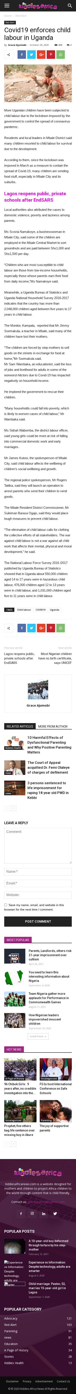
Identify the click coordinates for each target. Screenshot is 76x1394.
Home (8, 16)
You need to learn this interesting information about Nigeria (49, 976)
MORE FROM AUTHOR (53, 726)
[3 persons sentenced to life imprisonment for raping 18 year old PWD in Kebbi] (14, 788)
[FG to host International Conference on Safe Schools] (56, 1069)
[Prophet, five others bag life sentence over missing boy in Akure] (20, 1111)
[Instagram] (32, 1214)
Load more (36, 1036)
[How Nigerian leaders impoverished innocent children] (14, 1020)
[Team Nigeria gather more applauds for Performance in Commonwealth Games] (14, 999)
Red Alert (21, 16)
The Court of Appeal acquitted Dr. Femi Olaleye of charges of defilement (48, 767)
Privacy (27, 1381)
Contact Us (63, 1381)
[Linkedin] (43, 1214)
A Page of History (14, 1078)
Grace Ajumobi (17, 44)
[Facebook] (21, 1214)
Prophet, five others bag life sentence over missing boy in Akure (19, 1130)
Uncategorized (49, 1078)
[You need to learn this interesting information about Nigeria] (14, 977)
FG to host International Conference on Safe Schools (56, 1088)
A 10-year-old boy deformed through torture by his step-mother (48, 1245)
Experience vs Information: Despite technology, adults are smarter (49, 1267)
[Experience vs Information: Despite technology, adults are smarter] (14, 1273)
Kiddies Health (13, 747)
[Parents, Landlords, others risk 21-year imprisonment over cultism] (14, 956)
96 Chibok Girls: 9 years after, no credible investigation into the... (20, 1088)
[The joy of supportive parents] (56, 1111)
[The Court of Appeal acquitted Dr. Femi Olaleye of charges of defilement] (14, 767)
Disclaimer (12, 1381)
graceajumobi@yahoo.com (46, 1202)
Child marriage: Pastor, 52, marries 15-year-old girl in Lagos (47, 1288)
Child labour (24, 609)
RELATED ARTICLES (20, 726)
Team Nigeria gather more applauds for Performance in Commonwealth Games (49, 998)
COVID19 (40, 609)
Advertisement (44, 1381)
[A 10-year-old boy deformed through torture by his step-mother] (14, 1246)
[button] (70, 5)
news (8, 772)
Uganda (54, 609)
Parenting (46, 1120)
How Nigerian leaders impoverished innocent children (45, 1019)
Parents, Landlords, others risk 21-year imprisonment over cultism (50, 955)
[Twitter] (55, 1214)
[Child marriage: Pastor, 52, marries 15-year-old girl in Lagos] (14, 1289)
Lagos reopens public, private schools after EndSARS (19, 658)
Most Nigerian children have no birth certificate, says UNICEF (55, 658)
